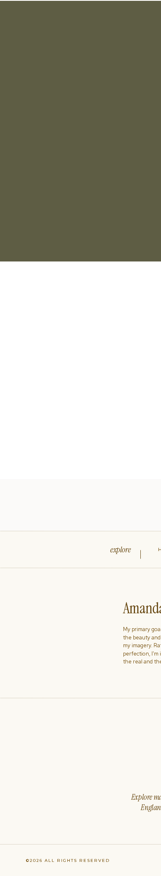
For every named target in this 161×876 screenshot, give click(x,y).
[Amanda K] (82, 370)
